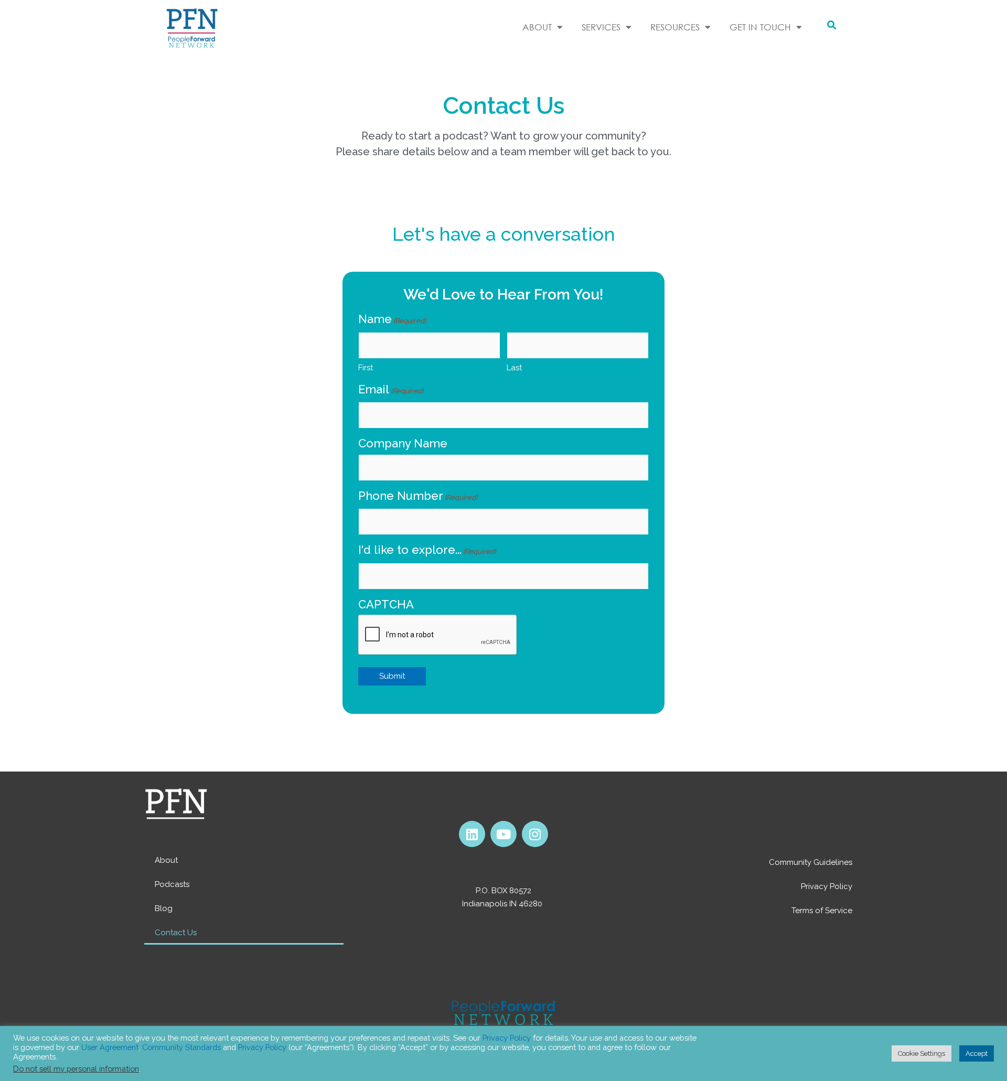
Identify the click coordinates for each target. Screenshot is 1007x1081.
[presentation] (438, 635)
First (365, 367)
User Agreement (109, 1047)
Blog (164, 908)
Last (514, 367)
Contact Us (176, 932)
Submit (392, 676)
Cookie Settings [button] (921, 1053)
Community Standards (181, 1047)
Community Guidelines (810, 862)
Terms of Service (821, 910)
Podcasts (172, 884)
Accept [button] (977, 1053)
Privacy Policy (826, 886)
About (166, 860)
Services (601, 27)
